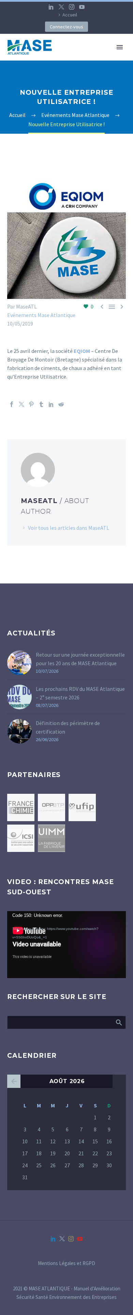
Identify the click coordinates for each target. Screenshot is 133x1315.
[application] (66, 944)
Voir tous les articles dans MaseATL (68, 527)
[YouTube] (82, 7)
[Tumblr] (41, 404)
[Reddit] (61, 404)
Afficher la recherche (118, 1022)
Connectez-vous (66, 27)
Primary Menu (120, 47)
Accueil (69, 15)
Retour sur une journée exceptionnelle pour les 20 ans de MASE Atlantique (80, 659)
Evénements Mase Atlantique (41, 315)
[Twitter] (61, 7)
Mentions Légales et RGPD (66, 1263)
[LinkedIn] (51, 7)
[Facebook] (11, 404)
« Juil (13, 1081)
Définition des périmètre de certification (68, 727)
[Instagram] (71, 7)
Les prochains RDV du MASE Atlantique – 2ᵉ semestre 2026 (80, 693)
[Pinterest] (31, 404)
